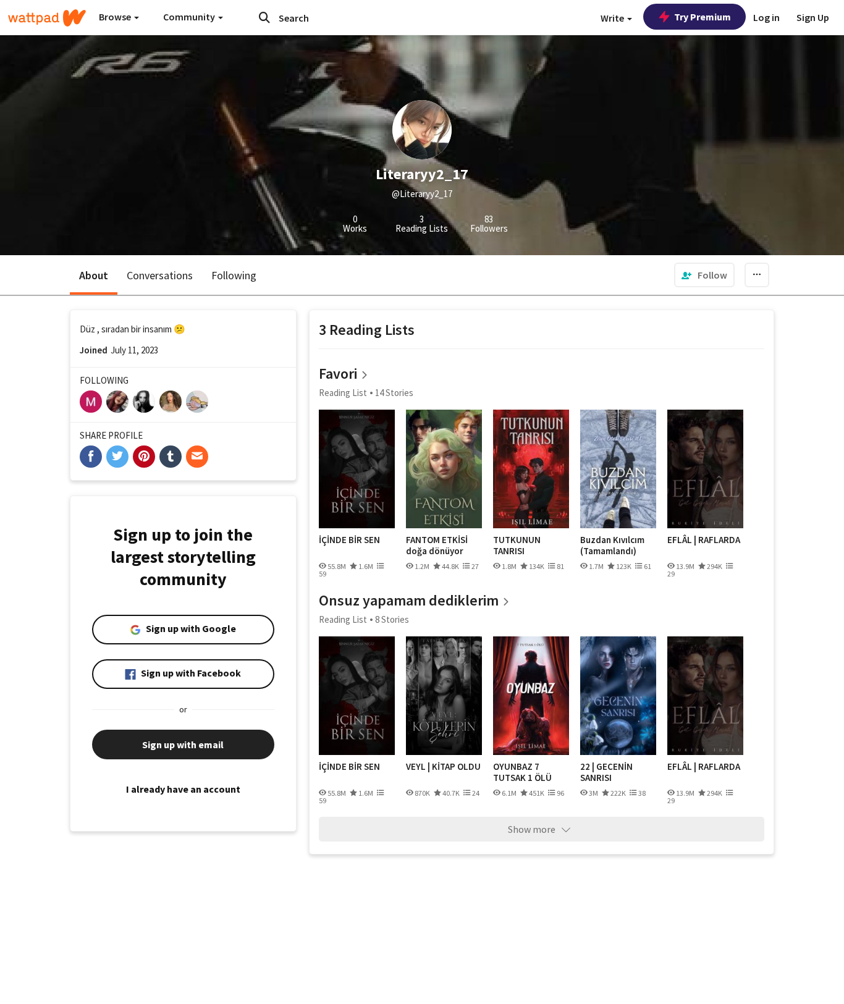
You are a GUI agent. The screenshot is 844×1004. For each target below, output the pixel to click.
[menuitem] (704, 275)
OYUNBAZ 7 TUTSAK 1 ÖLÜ (522, 772)
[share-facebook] (91, 456)
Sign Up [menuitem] (812, 17)
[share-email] (197, 456)
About (93, 275)
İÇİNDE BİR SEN (349, 540)
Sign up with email (183, 744)
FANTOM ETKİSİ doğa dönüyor (437, 545)
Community (190, 17)
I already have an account (183, 789)
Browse (116, 17)
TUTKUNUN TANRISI (517, 545)
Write (613, 18)
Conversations (160, 275)
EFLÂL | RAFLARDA (703, 540)
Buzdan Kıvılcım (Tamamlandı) (612, 545)
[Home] (47, 18)
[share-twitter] (117, 456)
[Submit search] (264, 17)
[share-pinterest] (144, 456)
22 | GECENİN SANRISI (606, 772)
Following (233, 275)
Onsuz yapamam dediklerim (409, 600)
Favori (338, 373)
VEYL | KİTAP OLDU (443, 766)
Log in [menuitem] (766, 17)
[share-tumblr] (170, 456)
